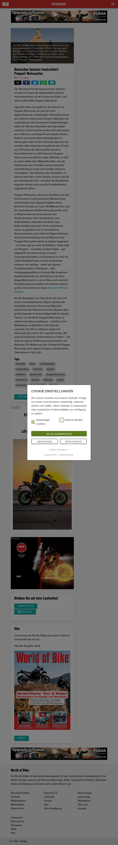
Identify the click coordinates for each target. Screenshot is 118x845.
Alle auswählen (59, 433)
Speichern (73, 441)
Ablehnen (44, 441)
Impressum (51, 455)
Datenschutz (66, 455)
